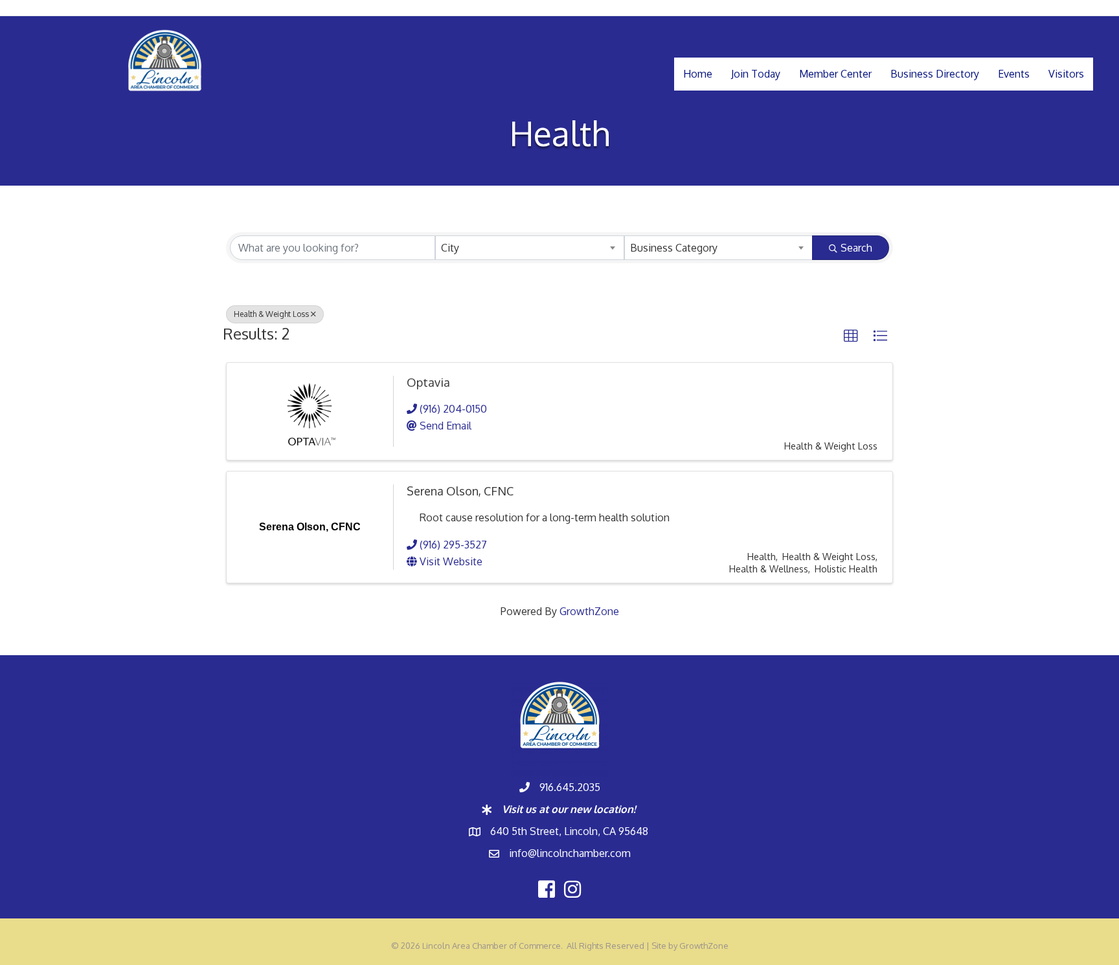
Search (856, 247)
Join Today (755, 73)
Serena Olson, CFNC (460, 491)
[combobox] (529, 247)
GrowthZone (589, 611)
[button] (851, 336)
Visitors (1066, 73)
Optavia (428, 382)
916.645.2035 (569, 787)
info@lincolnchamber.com (570, 853)
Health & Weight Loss (271, 314)
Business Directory (934, 73)
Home (697, 73)
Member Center (835, 73)
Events (1014, 73)
